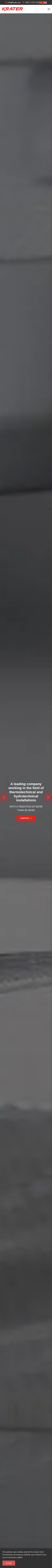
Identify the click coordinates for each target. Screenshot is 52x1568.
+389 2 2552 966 (32, 2)
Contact (25, 823)
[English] (45, 2)
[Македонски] (41, 2)
